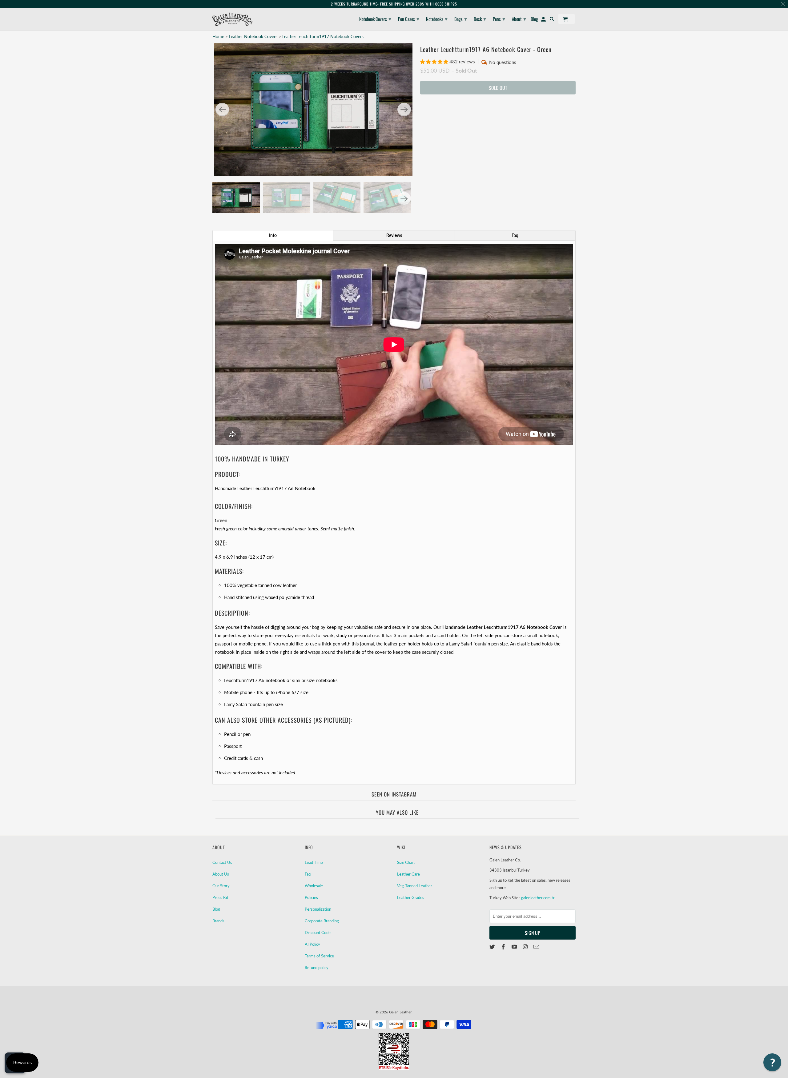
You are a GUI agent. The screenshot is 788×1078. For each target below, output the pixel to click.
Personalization (318, 909)
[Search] (552, 20)
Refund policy (316, 967)
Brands (218, 920)
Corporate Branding (322, 920)
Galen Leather (400, 1012)
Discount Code (318, 932)
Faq (308, 874)
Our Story (221, 885)
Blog (216, 909)
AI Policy (312, 944)
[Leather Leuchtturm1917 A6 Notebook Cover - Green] (313, 109)
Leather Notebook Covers (254, 36)
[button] (434, 61)
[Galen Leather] (232, 19)
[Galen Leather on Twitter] (492, 946)
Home (218, 36)
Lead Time (314, 862)
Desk (480, 18)
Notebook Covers (375, 18)
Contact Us (222, 862)
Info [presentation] (273, 235)
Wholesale (314, 885)
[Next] (404, 109)
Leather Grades (410, 897)
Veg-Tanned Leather (414, 885)
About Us (220, 874)
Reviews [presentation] (394, 235)
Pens (499, 18)
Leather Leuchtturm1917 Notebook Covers (323, 36)
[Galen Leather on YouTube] (515, 946)
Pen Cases (408, 18)
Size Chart (406, 862)
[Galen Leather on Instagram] (525, 946)
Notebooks (437, 18)
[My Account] (544, 20)
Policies (311, 897)
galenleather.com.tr (538, 897)
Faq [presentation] (515, 235)
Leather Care (408, 874)
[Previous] (222, 109)
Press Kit (220, 897)
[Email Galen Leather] (536, 946)
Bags (460, 18)
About (519, 18)
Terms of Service (319, 955)
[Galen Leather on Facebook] (504, 946)
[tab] (272, 235)
